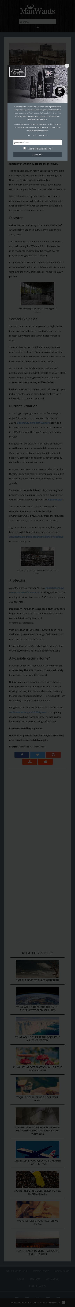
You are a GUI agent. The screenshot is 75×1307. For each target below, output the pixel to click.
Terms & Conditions (35, 135)
